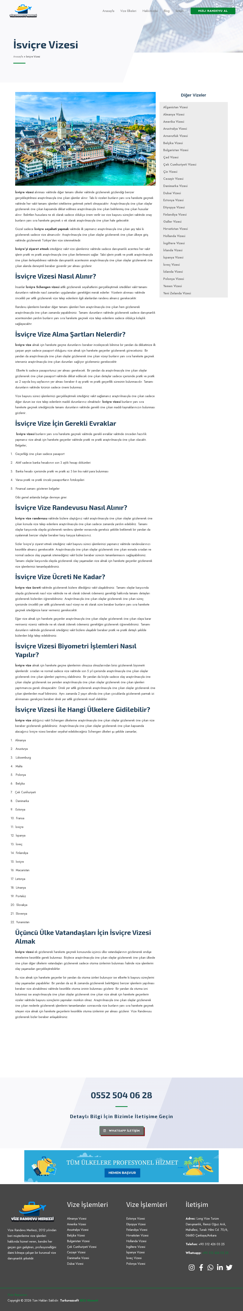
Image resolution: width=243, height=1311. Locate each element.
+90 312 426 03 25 (215, 1253)
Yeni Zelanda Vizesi (177, 293)
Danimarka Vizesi (175, 186)
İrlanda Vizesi (172, 250)
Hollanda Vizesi (174, 236)
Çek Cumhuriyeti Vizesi (179, 164)
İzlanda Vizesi (173, 271)
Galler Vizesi (172, 221)
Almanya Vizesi (173, 114)
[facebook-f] (201, 1270)
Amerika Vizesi (173, 121)
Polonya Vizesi (173, 279)
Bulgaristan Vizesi (175, 150)
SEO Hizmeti (89, 1300)
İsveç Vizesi (171, 264)
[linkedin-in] (220, 1270)
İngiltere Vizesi (174, 243)
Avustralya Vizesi (175, 128)
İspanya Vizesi (173, 257)
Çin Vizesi (170, 172)
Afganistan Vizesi (175, 107)
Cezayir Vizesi (173, 179)
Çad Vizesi (170, 157)
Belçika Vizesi (173, 143)
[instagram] (191, 1270)
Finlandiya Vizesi (175, 214)
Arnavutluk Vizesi (175, 136)
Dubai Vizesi (172, 193)
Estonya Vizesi (173, 200)
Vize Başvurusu (17, 1295)
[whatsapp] (210, 1270)
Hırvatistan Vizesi (175, 229)
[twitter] (229, 1270)
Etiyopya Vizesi (174, 207)
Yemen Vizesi (172, 286)
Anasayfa (18, 56)
